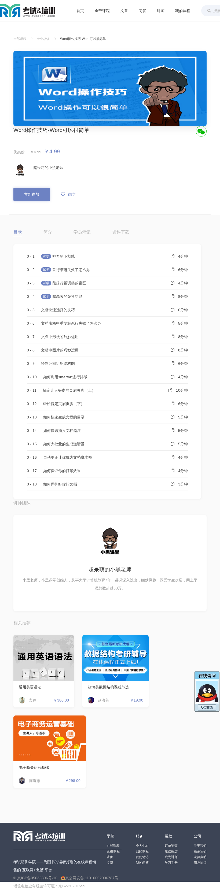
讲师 (160, 11)
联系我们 (200, 851)
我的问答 (142, 863)
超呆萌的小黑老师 (48, 167)
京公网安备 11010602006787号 (91, 878)
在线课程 (113, 846)
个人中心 (142, 846)
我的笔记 (142, 857)
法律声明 (200, 857)
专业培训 (43, 39)
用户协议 (200, 863)
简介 (47, 232)
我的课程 (182, 11)
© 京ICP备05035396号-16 (35, 878)
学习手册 (171, 863)
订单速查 (171, 846)
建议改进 (171, 851)
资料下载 (120, 232)
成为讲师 (171, 857)
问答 (142, 11)
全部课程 (102, 11)
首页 (80, 11)
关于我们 (200, 846)
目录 (17, 232)
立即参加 (31, 194)
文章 (124, 11)
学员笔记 (82, 232)
